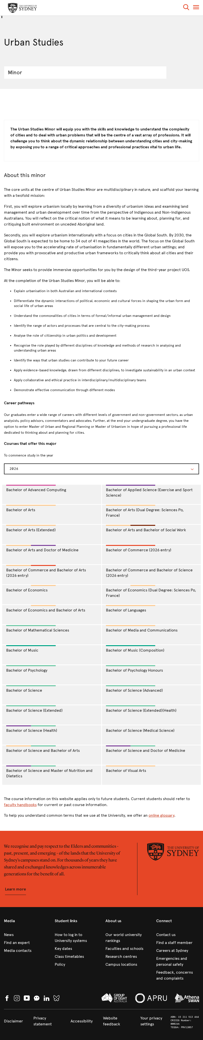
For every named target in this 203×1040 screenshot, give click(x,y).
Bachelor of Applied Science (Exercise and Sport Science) (149, 492)
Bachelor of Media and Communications (142, 630)
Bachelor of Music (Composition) (135, 650)
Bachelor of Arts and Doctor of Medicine (42, 550)
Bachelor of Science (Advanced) (134, 690)
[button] (186, 8)
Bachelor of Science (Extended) (34, 710)
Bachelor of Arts (20, 509)
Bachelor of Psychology (26, 670)
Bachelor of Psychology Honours (134, 670)
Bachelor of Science (24, 690)
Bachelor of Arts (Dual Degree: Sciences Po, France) (145, 512)
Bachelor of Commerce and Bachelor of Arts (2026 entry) (46, 573)
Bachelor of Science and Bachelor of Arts (43, 750)
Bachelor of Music (22, 650)
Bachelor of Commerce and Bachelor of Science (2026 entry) (149, 573)
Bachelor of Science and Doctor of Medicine (145, 750)
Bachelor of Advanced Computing (36, 489)
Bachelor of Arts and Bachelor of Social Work (146, 530)
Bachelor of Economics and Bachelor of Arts (45, 610)
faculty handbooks (20, 804)
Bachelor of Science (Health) (31, 730)
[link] (25, 935)
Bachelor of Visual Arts (126, 770)
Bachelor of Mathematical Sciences (37, 630)
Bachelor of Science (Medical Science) (140, 730)
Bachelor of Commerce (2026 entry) (138, 550)
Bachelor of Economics (27, 590)
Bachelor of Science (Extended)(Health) (141, 710)
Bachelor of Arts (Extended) (31, 530)
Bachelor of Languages (126, 610)
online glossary (161, 815)
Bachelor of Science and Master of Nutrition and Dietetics (49, 773)
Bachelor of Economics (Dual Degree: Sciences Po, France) (151, 593)
